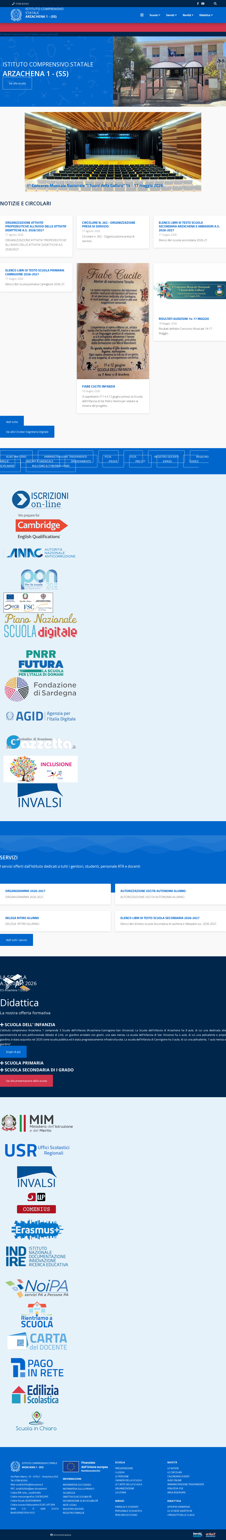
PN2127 (140, 461)
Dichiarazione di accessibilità (80, 1501)
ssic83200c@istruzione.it (29, 1484)
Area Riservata (176, 1492)
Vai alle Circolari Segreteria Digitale (27, 432)
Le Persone (122, 1476)
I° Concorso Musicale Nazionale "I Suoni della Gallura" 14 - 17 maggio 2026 (95, 185)
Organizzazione (124, 1488)
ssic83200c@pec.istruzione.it (31, 1488)
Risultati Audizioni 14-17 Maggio (184, 318)
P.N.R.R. (113, 461)
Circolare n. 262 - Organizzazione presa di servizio (108, 224)
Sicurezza (69, 1493)
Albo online (174, 1480)
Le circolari (174, 1472)
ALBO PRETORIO (16, 456)
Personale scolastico (128, 1511)
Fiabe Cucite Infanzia (98, 386)
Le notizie (173, 1468)
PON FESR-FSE (175, 1488)
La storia (120, 1492)
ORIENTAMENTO (81, 461)
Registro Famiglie (73, 1513)
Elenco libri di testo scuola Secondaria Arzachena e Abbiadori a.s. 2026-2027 (189, 226)
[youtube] (202, 3)
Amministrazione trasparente (185, 1484)
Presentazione (124, 1468)
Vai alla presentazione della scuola (26, 1081)
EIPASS (167, 461)
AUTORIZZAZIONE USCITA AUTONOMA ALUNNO (153, 890)
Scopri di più (13, 1052)
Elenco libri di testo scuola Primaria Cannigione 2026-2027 (34, 272)
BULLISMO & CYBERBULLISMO (51, 466)
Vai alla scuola (17, 83)
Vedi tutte (12, 422)
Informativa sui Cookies (77, 1484)
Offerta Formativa (178, 1507)
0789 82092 (22, 3)
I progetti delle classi (180, 1515)
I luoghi (119, 1472)
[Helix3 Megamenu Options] (142, 15)
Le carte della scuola (128, 1484)
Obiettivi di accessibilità (77, 1496)
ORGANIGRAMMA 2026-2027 (25, 890)
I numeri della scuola (128, 1480)
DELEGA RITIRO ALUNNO (22, 918)
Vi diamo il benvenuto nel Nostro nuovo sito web (29, 34)
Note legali (70, 1505)
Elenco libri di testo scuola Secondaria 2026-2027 (160, 918)
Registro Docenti (73, 1509)
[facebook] (198, 3)
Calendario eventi (178, 1476)
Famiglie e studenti (126, 1507)
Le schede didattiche (179, 1511)
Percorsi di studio (126, 1515)
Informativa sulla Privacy (78, 1489)
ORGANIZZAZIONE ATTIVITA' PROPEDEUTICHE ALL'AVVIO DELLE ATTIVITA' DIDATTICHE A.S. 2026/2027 (36, 226)
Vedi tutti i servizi (16, 940)
